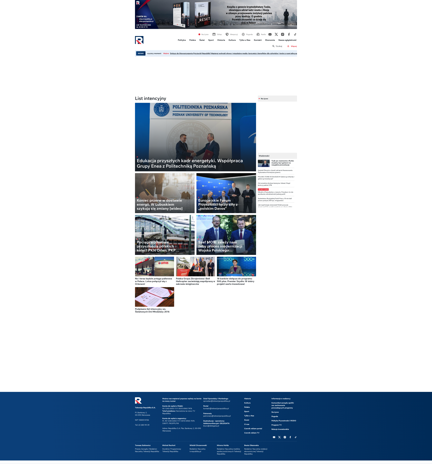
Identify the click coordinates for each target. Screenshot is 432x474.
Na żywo (205, 34)
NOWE (141, 53)
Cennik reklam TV (251, 433)
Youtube (270, 34)
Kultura (232, 40)
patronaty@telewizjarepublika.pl (217, 416)
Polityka (182, 40)
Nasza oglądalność (287, 40)
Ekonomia (270, 40)
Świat (202, 40)
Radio (263, 34)
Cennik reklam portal (253, 428)
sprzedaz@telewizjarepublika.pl (216, 401)
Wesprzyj (234, 34)
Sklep (219, 34)
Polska (192, 40)
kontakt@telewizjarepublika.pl (216, 408)
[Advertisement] (216, 469)
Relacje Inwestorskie (280, 429)
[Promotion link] (216, 14)
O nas (246, 424)
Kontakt (258, 40)
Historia (221, 40)
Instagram (282, 34)
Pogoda (249, 34)
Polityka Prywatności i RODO (283, 420)
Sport (211, 40)
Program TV (276, 425)
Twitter (276, 34)
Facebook (289, 34)
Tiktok (295, 34)
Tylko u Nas (244, 40)
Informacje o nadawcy (280, 398)
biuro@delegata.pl (211, 426)
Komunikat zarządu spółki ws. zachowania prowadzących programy (282, 405)
